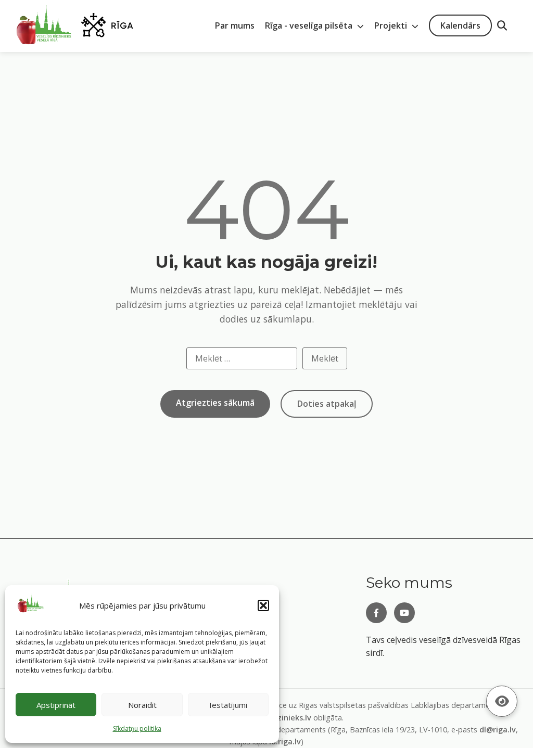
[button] (263, 605)
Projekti (391, 25)
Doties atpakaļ (326, 403)
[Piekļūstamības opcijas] (501, 701)
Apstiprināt (55, 705)
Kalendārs (460, 25)
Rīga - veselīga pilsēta (309, 25)
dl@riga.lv (497, 729)
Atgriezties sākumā (215, 402)
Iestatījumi (228, 705)
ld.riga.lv (285, 741)
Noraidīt (142, 705)
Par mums (235, 25)
